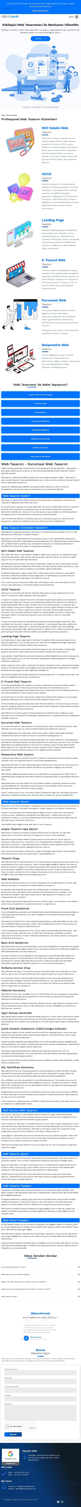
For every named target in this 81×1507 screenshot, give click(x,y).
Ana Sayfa (26, 107)
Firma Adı (8, 1378)
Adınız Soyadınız (10, 1369)
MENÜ (71, 17)
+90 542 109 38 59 (21, 1475)
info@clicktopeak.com (26, 1486)
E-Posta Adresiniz (11, 1387)
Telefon (7, 1395)
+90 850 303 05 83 (21, 1472)
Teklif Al (39, 39)
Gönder (13, 1434)
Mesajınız (8, 1404)
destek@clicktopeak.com (26, 1489)
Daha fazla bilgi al (40, 10)
